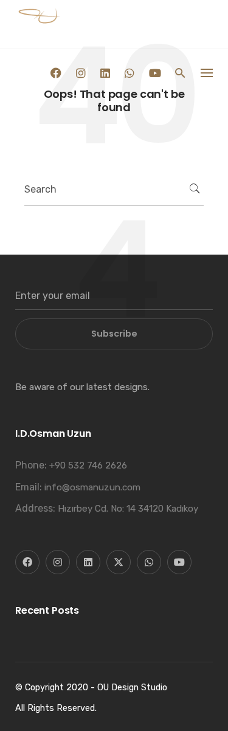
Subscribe (114, 334)
